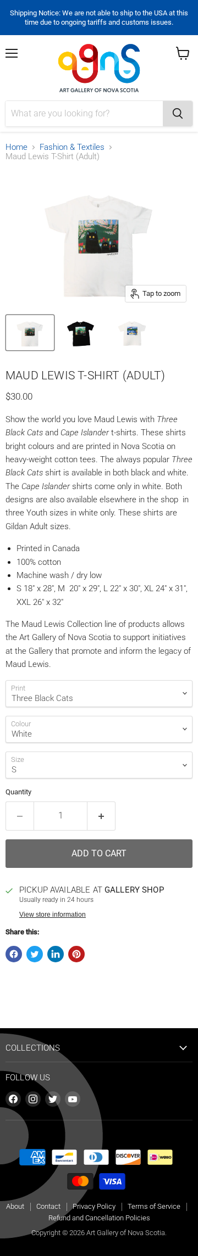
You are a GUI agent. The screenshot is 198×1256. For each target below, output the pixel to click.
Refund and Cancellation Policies (99, 1218)
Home (17, 147)
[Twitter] (53, 1099)
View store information (52, 914)
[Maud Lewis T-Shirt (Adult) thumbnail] (30, 332)
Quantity (18, 792)
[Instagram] (33, 1099)
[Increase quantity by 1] (101, 815)
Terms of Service (154, 1206)
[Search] (178, 113)
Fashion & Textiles (72, 147)
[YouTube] (72, 1099)
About (15, 1206)
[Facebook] (13, 1099)
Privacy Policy (94, 1206)
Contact (48, 1206)
